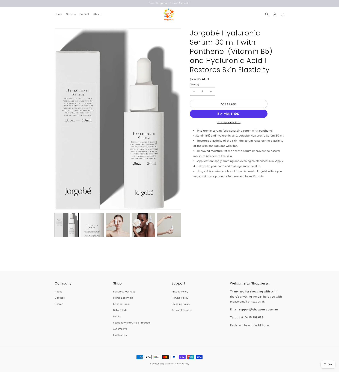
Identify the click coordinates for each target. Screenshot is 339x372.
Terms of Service (182, 310)
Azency (185, 364)
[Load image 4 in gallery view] (143, 225)
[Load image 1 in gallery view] (67, 225)
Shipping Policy (181, 304)
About (58, 291)
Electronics (120, 335)
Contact (59, 297)
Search (59, 304)
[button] (70, 14)
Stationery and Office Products (132, 322)
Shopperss (163, 364)
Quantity (194, 84)
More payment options (228, 122)
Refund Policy (180, 297)
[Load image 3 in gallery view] (118, 225)
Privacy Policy (180, 291)
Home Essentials (123, 297)
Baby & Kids (120, 310)
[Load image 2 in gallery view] (92, 225)
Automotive (120, 328)
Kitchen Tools (121, 304)
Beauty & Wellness (124, 291)
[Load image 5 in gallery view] (169, 225)
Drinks (117, 316)
